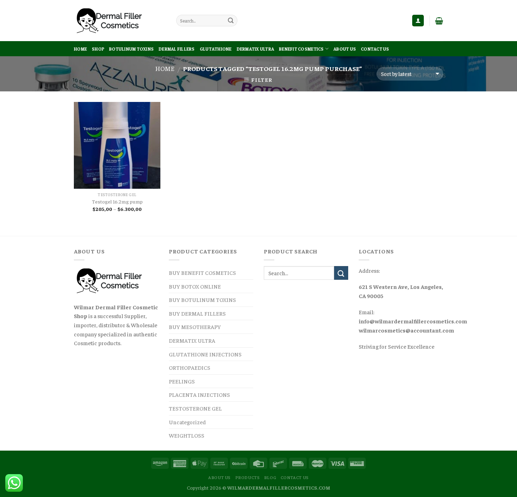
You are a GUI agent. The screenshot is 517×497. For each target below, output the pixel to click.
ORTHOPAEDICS (189, 367)
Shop (98, 49)
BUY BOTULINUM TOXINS (202, 299)
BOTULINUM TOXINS (131, 49)
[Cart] (439, 20)
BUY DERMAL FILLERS (197, 313)
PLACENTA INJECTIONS (199, 394)
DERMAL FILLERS (177, 49)
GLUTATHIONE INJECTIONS (205, 353)
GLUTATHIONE (216, 49)
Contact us (375, 49)
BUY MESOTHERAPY (195, 326)
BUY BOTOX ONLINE (195, 286)
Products (247, 477)
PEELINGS (182, 381)
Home (80, 49)
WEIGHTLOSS (186, 435)
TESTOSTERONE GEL (195, 408)
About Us (344, 49)
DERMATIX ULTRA (255, 49)
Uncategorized (187, 421)
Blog (270, 477)
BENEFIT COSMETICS (301, 49)
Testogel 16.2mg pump (117, 201)
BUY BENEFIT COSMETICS (202, 272)
